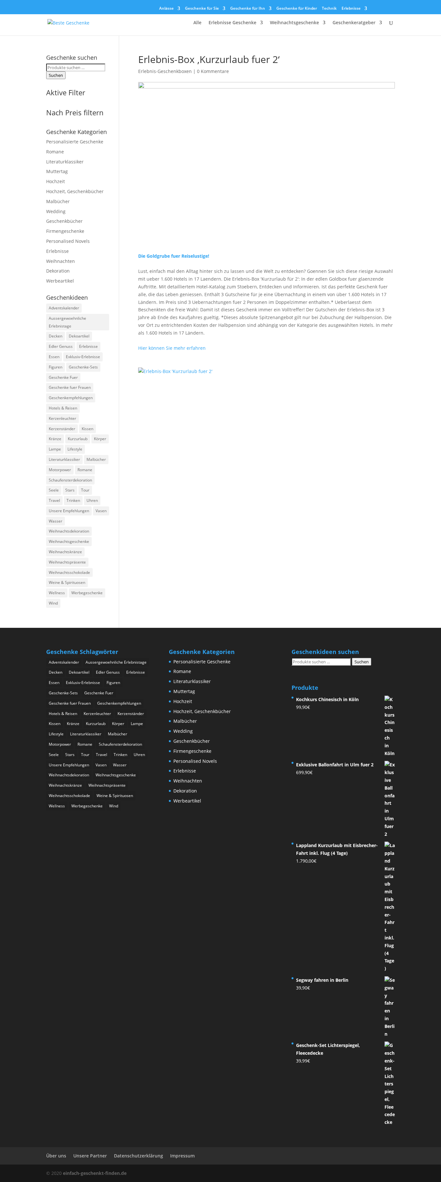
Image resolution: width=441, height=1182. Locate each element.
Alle (197, 23)
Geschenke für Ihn (247, 8)
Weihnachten (60, 261)
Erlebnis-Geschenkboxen (165, 71)
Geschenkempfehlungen (71, 397)
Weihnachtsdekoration (69, 531)
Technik (329, 8)
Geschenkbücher (64, 221)
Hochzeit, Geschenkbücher (75, 191)
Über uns (56, 1156)
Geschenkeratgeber (354, 23)
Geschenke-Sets (83, 367)
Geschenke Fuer (63, 377)
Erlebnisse (351, 8)
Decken (55, 336)
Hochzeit (55, 181)
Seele (54, 490)
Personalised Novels (68, 241)
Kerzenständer (62, 428)
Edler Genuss (61, 346)
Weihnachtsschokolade (69, 572)
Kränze (55, 438)
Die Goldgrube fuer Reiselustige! (173, 256)
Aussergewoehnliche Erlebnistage (67, 322)
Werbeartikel (60, 281)
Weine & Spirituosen (67, 582)
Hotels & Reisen (63, 408)
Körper (100, 438)
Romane (55, 152)
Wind (53, 603)
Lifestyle (74, 449)
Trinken (73, 500)
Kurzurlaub (77, 438)
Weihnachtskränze (65, 552)
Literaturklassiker (65, 162)
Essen (54, 356)
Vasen (101, 510)
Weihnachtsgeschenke (294, 23)
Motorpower (60, 469)
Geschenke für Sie (202, 8)
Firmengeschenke (65, 231)
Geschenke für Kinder (296, 8)
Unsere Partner (90, 1156)
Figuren (55, 367)
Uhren (92, 500)
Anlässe (166, 8)
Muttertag (57, 171)
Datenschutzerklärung (138, 1156)
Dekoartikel (79, 336)
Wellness (57, 593)
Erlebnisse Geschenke (232, 23)
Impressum (182, 1156)
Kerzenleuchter (62, 418)
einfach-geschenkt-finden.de (95, 1173)
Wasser (55, 521)
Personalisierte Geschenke (74, 142)
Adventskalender (64, 308)
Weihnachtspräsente (67, 562)
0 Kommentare (213, 71)
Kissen (87, 428)
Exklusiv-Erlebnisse (83, 356)
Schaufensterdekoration (70, 480)
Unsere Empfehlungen (69, 510)
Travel (54, 500)
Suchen (56, 75)
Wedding (56, 211)
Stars (70, 490)
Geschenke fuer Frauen (70, 387)
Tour (85, 490)
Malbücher (58, 201)
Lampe (55, 449)
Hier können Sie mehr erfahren (172, 348)
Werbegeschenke (87, 593)
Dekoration (58, 271)
